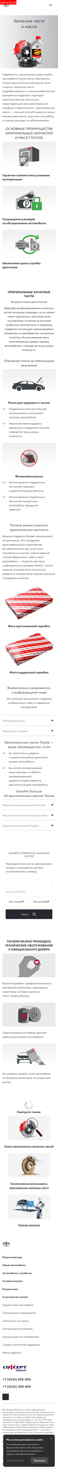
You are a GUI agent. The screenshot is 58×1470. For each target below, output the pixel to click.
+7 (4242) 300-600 (16, 1386)
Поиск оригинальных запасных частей (29, 1146)
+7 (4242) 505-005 (16, 1379)
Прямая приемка (29, 1225)
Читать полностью (14, 1460)
